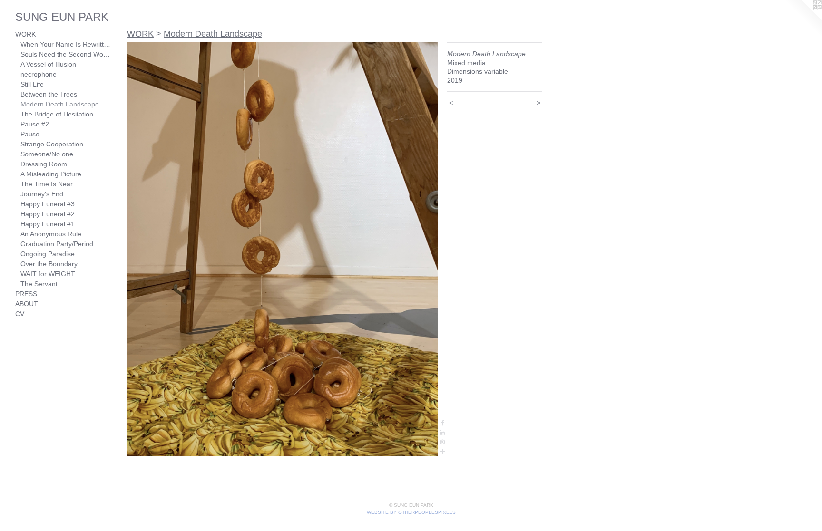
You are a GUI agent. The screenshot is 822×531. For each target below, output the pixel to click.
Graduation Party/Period (56, 244)
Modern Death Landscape (59, 104)
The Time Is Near (46, 184)
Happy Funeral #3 (47, 204)
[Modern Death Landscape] (282, 249)
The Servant (39, 284)
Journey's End (41, 194)
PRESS (26, 294)
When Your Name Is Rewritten (65, 44)
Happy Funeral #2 (47, 214)
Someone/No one (46, 154)
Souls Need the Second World (65, 54)
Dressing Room (43, 164)
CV (19, 314)
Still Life (32, 84)
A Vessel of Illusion (48, 64)
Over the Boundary (49, 264)
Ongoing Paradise (47, 254)
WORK (25, 34)
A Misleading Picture (50, 174)
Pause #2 (34, 124)
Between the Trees (48, 94)
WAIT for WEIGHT (47, 274)
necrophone (38, 74)
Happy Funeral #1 (47, 224)
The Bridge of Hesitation (56, 114)
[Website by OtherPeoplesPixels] (803, 19)
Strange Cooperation (51, 144)
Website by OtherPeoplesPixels (411, 512)
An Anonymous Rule (50, 234)
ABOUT (26, 304)
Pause (29, 134)
